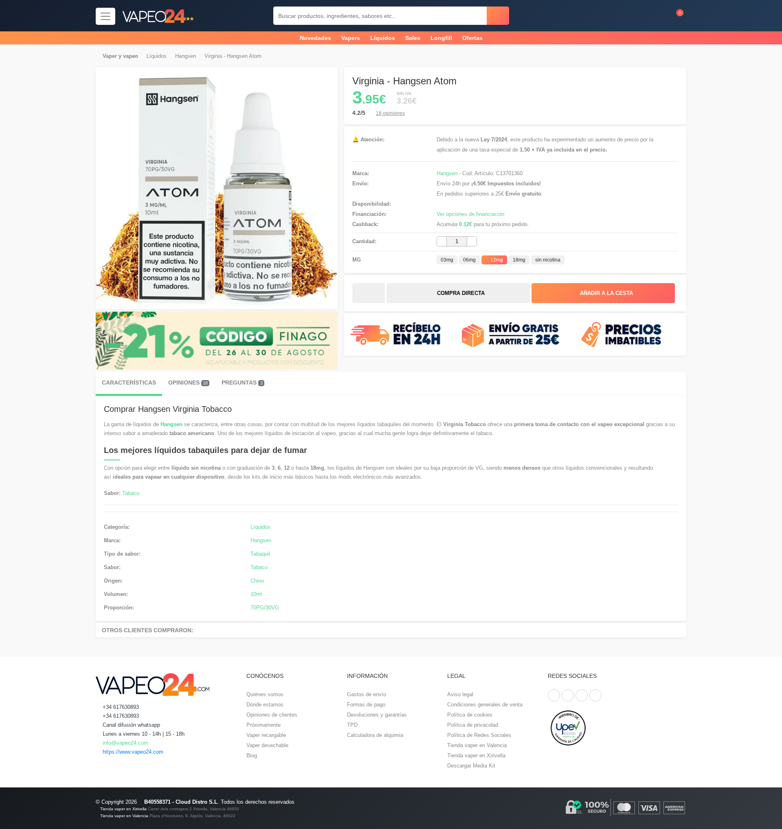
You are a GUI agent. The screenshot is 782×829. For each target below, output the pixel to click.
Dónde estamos (264, 704)
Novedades (315, 38)
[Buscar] (498, 16)
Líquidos (382, 38)
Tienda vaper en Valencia (477, 745)
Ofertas (472, 38)
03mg (447, 260)
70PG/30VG (264, 608)
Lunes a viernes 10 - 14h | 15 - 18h (143, 734)
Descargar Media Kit (471, 766)
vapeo (130, 56)
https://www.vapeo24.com (132, 752)
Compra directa (460, 293)
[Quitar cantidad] (442, 241)
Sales (412, 38)
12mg (496, 260)
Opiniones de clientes (271, 715)
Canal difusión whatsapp (130, 725)
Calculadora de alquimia (375, 735)
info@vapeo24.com (124, 743)
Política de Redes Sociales (479, 735)
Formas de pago (366, 704)
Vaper (110, 56)
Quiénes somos (264, 694)
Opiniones (188, 382)
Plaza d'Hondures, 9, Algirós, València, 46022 (192, 816)
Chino (257, 581)
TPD (352, 725)
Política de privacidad (472, 725)
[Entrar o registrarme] (640, 15)
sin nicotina (547, 260)
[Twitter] (568, 695)
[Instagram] (582, 695)
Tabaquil (260, 554)
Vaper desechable (267, 745)
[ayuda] (656, 15)
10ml (256, 594)
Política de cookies (469, 715)
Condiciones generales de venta (485, 704)
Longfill (441, 38)
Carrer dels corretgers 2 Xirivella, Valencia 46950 (193, 809)
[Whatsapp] (595, 695)
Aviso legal (460, 694)
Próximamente (263, 725)
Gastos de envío (366, 694)
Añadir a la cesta (605, 293)
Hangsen (185, 56)
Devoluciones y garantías (377, 715)
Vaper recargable (266, 735)
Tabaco (130, 493)
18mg (519, 260)
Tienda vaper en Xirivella (476, 755)
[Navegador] (105, 16)
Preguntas (242, 382)
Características (129, 382)
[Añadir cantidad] (472, 241)
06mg (469, 260)
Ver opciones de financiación (470, 214)
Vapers (350, 38)
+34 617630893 (120, 707)
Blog (251, 755)
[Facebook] (554, 695)
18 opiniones (390, 113)
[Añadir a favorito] (368, 293)
